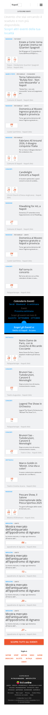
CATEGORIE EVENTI (24, 11)
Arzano (32, 330)
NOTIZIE (8, 655)
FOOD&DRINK (31, 74)
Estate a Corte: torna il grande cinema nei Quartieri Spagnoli (30, 44)
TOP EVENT (17, 39)
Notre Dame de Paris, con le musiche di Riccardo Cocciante (30, 344)
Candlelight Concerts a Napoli (29, 174)
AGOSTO (12, 318)
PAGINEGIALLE (23, 685)
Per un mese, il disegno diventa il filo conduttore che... (30, 151)
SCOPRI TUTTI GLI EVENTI (24, 641)
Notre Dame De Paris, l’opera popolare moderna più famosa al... (29, 354)
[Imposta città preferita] (7, 4)
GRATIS (26, 106)
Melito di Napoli (19, 330)
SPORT (16, 655)
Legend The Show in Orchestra (30, 405)
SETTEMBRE (23, 318)
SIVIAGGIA (11, 690)
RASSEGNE (9, 39)
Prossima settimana (24, 311)
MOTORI (24, 655)
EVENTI (24, 662)
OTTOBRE (35, 318)
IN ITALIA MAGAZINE (17, 678)
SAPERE (39, 655)
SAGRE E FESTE (10, 74)
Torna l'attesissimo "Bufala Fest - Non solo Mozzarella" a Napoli (29, 81)
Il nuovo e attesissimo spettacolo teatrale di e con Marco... (30, 473)
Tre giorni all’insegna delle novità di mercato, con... (30, 508)
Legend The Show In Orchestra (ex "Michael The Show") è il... (30, 411)
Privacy (27, 693)
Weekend (20, 304)
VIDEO (32, 655)
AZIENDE (39, 658)
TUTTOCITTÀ (30, 687)
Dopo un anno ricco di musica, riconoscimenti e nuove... (29, 385)
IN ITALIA (29, 658)
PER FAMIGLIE (21, 74)
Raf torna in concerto (25, 271)
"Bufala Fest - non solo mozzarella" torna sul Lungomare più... (30, 91)
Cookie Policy (36, 693)
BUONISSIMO (28, 690)
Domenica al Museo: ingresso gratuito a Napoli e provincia (30, 111)
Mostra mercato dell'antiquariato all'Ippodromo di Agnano (23, 529)
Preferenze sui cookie (21, 695)
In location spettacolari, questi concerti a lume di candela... (29, 180)
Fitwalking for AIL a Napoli (30, 207)
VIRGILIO (14, 685)
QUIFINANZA (19, 690)
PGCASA (12, 687)
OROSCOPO (9, 658)
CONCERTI (9, 169)
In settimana (33, 304)
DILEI (37, 687)
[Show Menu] (41, 4)
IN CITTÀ (19, 658)
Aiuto (31, 695)
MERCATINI (9, 523)
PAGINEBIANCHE (21, 687)
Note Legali (19, 693)
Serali (12, 304)
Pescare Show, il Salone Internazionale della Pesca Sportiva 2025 (30, 498)
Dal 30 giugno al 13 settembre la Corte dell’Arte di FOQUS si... (30, 52)
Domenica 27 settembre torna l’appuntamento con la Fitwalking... (30, 214)
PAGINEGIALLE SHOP (35, 685)
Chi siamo (11, 693)
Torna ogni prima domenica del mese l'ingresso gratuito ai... (29, 119)
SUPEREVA (36, 690)
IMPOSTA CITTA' (31, 678)
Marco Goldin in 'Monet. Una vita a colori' (29, 465)
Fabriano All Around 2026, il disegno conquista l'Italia (30, 143)
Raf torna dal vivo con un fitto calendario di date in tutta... (29, 277)
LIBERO (8, 685)
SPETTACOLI (9, 337)
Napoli (15, 4)
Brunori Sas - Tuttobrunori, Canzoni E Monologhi (26, 376)
